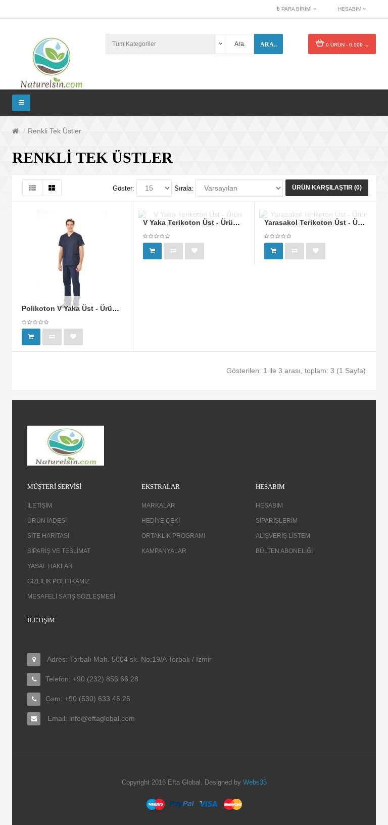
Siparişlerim (277, 520)
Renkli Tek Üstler (54, 131)
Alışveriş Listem (283, 535)
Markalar (158, 505)
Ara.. (268, 44)
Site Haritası (48, 535)
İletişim (39, 505)
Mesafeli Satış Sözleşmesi (71, 596)
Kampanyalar (163, 551)
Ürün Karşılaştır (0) (327, 187)
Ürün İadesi (47, 520)
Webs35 (255, 782)
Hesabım (269, 505)
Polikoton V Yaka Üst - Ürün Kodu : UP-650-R (99, 308)
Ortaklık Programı (173, 535)
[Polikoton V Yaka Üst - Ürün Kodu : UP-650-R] (72, 262)
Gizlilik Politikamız (58, 581)
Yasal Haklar (50, 566)
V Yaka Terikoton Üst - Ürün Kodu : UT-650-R (219, 222)
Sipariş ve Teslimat (58, 551)
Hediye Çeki (160, 520)
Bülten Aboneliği (284, 551)
